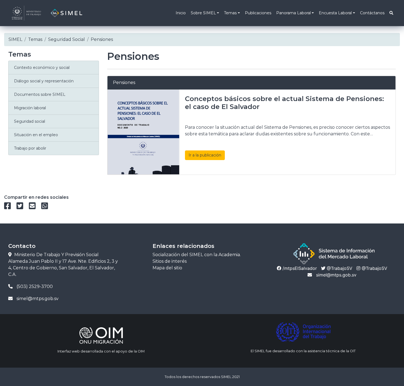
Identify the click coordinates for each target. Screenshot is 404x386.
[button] (391, 13)
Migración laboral (30, 107)
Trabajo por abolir (30, 148)
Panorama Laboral (293, 12)
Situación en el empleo (36, 134)
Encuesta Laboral (335, 12)
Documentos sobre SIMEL (39, 94)
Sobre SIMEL (203, 12)
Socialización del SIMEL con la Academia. (197, 254)
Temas (230, 12)
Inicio (181, 12)
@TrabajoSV (338, 268)
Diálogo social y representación (44, 81)
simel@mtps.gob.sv (336, 275)
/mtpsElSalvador (299, 268)
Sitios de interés (170, 261)
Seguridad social (29, 121)
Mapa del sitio (167, 267)
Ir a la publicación (205, 155)
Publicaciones (258, 12)
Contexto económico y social (42, 67)
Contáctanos (372, 12)
